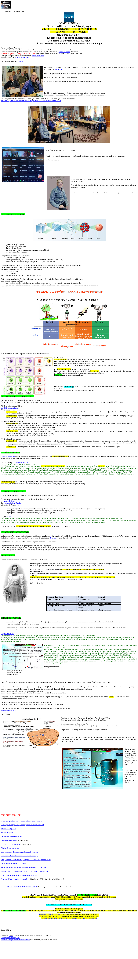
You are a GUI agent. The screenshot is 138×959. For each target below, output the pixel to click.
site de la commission (21, 58)
